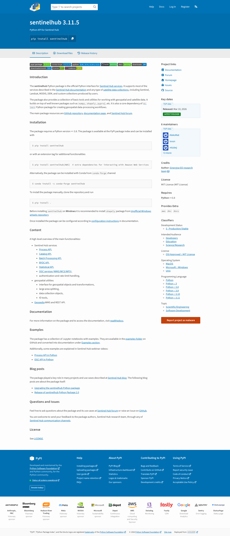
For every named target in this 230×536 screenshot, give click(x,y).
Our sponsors (115, 482)
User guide (82, 474)
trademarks (89, 532)
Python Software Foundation (43, 468)
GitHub (143, 410)
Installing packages (86, 466)
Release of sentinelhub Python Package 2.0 (56, 392)
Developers (172, 238)
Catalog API (45, 254)
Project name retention (88, 478)
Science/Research (175, 245)
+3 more (167, 153)
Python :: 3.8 (172, 287)
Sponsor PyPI (147, 478)
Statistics (113, 474)
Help (151, 6)
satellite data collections (116, 90)
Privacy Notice (180, 478)
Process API (45, 249)
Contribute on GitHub (151, 470)
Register (185, 6)
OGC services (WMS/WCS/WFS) (55, 271)
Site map (167, 532)
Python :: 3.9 (172, 290)
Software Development (178, 310)
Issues (168, 85)
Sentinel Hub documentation (71, 90)
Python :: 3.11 (173, 297)
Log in (172, 6)
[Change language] (196, 6)
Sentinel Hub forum (121, 113)
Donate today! (37, 487)
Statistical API (46, 267)
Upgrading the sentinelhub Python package (57, 388)
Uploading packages (86, 470)
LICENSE (38, 438)
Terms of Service (181, 466)
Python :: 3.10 (173, 294)
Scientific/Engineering (177, 307)
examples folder (133, 339)
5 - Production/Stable (177, 228)
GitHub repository (73, 113)
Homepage (170, 80)
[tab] (40, 53)
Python (169, 280)
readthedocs (116, 320)
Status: (44, 480)
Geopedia (39, 302)
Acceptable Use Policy (183, 482)
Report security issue (183, 470)
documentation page (95, 113)
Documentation (173, 70)
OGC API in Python (44, 359)
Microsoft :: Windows (177, 267)
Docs (161, 6)
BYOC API (44, 262)
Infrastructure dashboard (121, 470)
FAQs (79, 482)
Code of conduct (181, 474)
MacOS (169, 263)
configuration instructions (105, 221)
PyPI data (167, 104)
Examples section (91, 342)
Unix (168, 271)
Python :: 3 (171, 283)
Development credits (151, 482)
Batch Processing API (50, 258)
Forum (168, 75)
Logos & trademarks (118, 478)
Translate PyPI (147, 474)
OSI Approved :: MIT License (180, 254)
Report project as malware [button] (181, 320)
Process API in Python (45, 355)
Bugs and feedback (149, 466)
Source (169, 90)
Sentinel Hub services (111, 86)
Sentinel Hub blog (117, 378)
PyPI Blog (113, 466)
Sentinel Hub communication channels (50, 420)
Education (171, 241)
